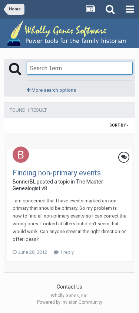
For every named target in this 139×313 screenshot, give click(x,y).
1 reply (66, 252)
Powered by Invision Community (69, 302)
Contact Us (69, 287)
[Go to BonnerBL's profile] (21, 155)
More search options (53, 90)
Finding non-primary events (57, 172)
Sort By (117, 125)
